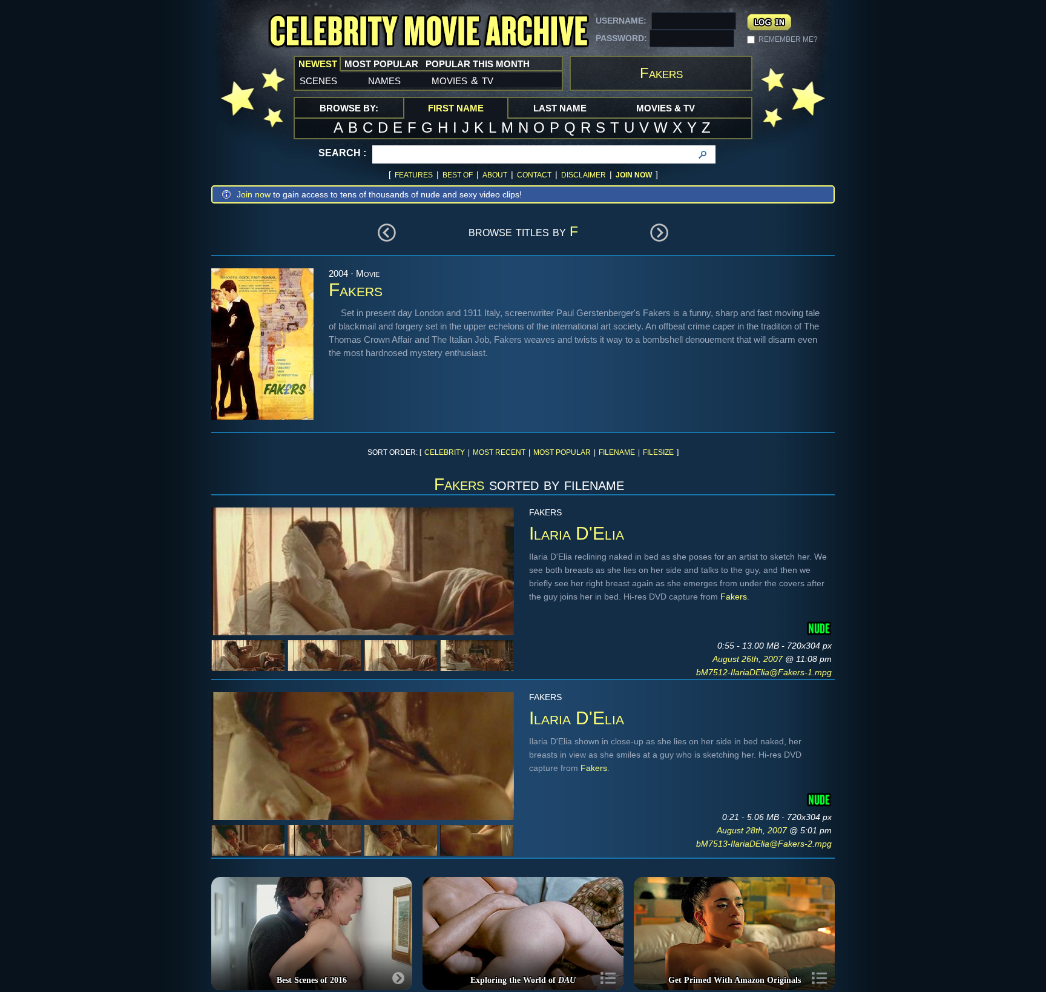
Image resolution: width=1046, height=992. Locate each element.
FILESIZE (658, 452)
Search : (342, 153)
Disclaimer (583, 175)
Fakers (733, 596)
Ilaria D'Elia (576, 533)
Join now (254, 194)
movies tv (462, 80)
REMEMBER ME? (788, 39)
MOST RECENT (499, 452)
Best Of (457, 175)
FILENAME (617, 452)
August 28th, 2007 (753, 830)
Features (414, 175)
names (384, 80)
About (494, 175)
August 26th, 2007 (748, 659)
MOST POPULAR (562, 452)
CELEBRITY (444, 452)
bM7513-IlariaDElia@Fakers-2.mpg (764, 843)
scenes (318, 80)
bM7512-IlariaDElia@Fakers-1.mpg (764, 672)
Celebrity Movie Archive (428, 31)
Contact (534, 175)
